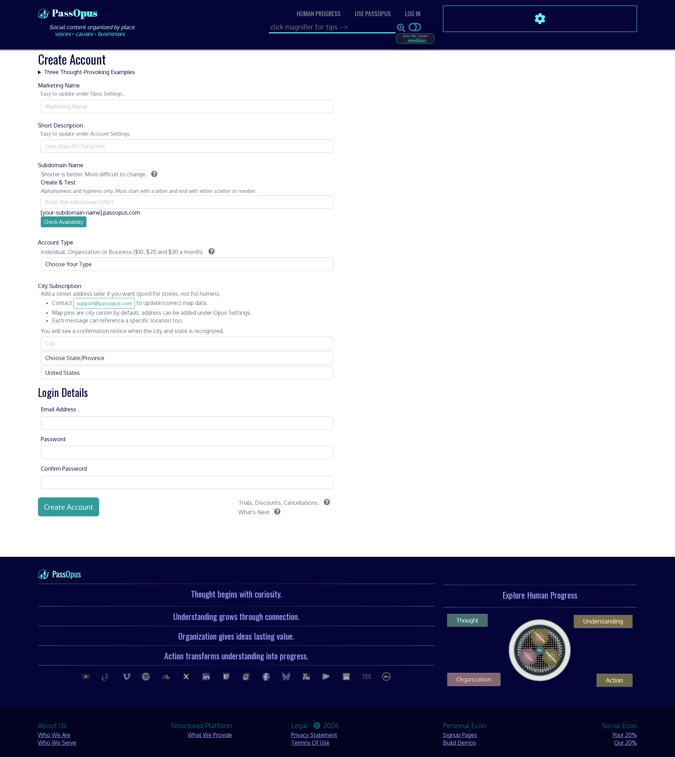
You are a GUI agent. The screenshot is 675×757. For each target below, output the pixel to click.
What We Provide (210, 734)
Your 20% (624, 734)
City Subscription (59, 285)
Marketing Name (59, 85)
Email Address (58, 409)
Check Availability (63, 222)
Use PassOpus (373, 13)
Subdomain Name (60, 165)
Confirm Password (64, 468)
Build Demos (459, 742)
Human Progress (319, 13)
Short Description (60, 125)
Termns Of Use (310, 742)
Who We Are (54, 734)
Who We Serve (57, 742)
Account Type (55, 242)
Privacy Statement (314, 734)
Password (53, 439)
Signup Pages (460, 734)
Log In (412, 13)
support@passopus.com (104, 303)
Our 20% (625, 742)
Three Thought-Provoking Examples (89, 72)
